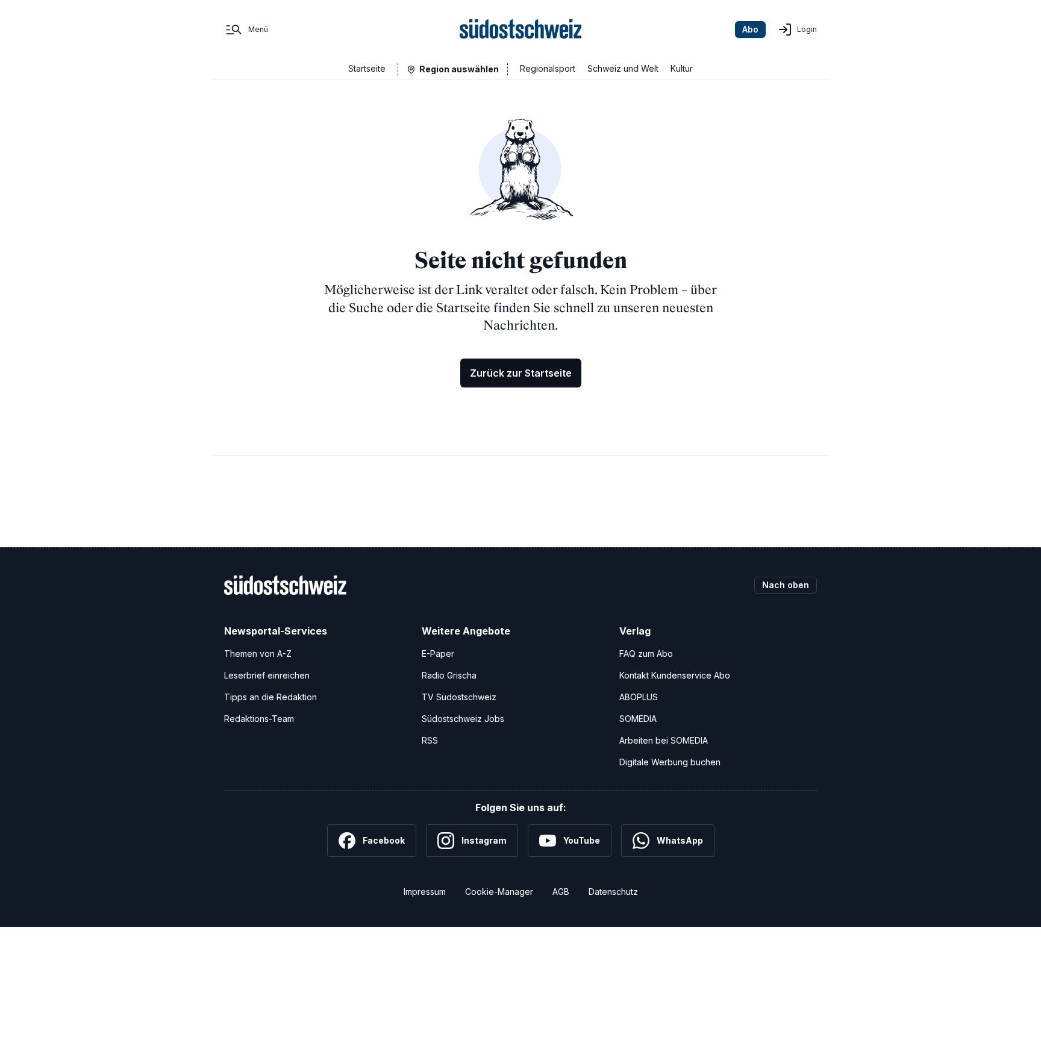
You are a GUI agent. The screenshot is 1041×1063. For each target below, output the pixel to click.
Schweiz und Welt (622, 68)
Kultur (682, 68)
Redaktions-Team (259, 718)
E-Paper (438, 653)
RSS (430, 740)
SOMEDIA (638, 718)
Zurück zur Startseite (521, 373)
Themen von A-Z (258, 653)
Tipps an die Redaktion (270, 697)
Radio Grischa (449, 675)
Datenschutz (613, 891)
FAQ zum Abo (646, 653)
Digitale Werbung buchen (670, 762)
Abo (750, 29)
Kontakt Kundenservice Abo (674, 675)
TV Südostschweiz (459, 697)
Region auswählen (459, 69)
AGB (560, 891)
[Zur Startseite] (521, 29)
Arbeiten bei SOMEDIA (663, 740)
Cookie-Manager (499, 891)
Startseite (367, 68)
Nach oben (785, 585)
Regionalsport (547, 68)
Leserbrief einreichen (267, 675)
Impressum (425, 891)
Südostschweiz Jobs (463, 718)
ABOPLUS (638, 697)
